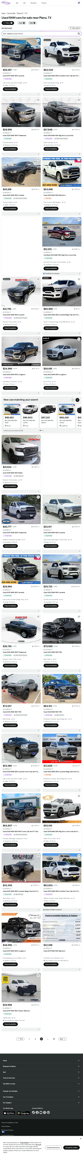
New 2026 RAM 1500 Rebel (11, 422)
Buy (17, 3)
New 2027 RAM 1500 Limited (29, 422)
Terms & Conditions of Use (9, 1122)
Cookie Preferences (7, 1135)
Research (33, 3)
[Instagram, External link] (44, 1112)
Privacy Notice (5, 1126)
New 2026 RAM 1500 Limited (65, 422)
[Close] (81, 1138)
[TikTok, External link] (33, 1112)
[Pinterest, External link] (48, 1112)
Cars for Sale (11, 13)
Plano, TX (20, 13)
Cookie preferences (53, 1147)
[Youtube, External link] (40, 1112)
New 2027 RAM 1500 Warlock (47, 422)
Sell (24, 3)
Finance (44, 3)
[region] (41, 1146)
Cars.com (38, 1144)
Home (3, 13)
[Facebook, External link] (37, 1112)
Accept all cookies (71, 1147)
